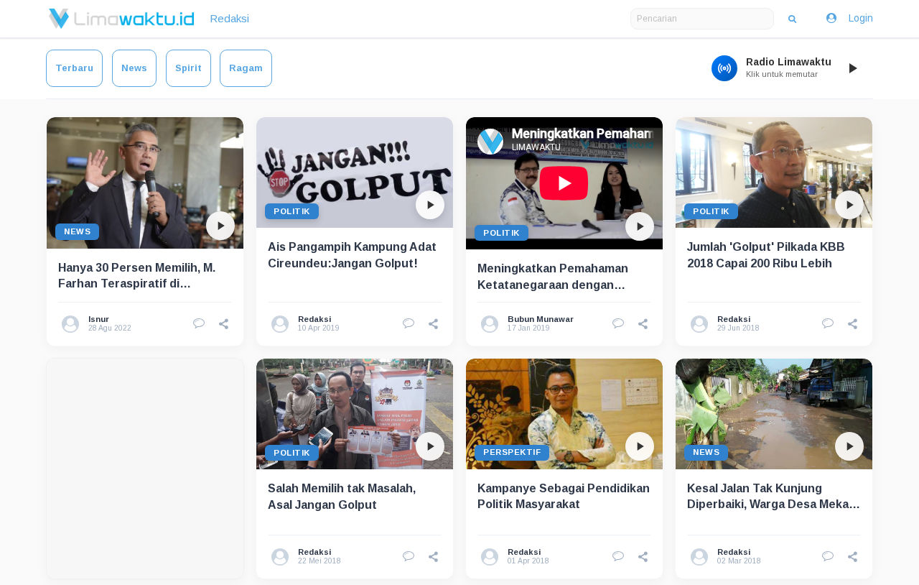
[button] (224, 324)
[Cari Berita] (792, 18)
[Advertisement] (145, 468)
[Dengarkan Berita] (220, 225)
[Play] (852, 68)
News (134, 68)
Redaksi (229, 18)
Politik (292, 211)
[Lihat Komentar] (199, 324)
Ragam (246, 68)
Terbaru (74, 68)
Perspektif (512, 452)
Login (861, 18)
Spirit (188, 68)
